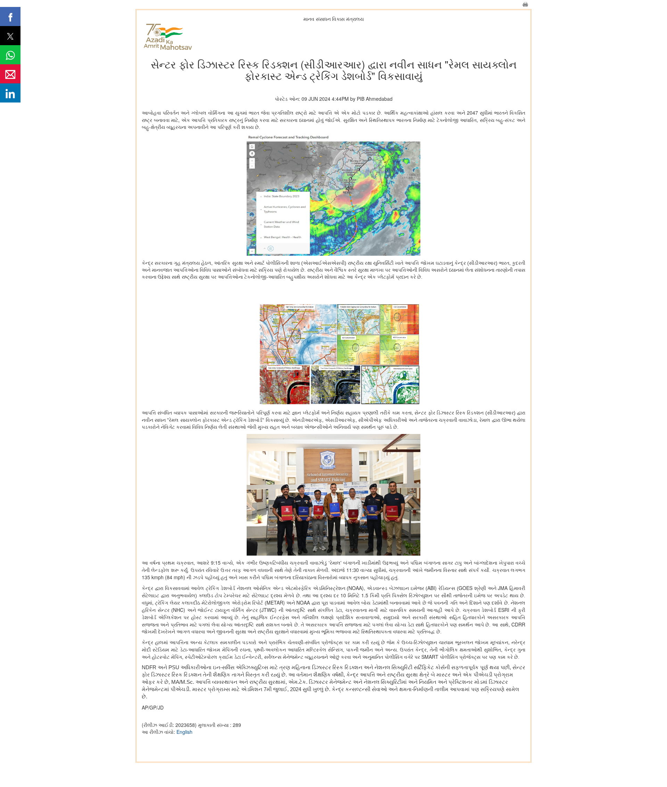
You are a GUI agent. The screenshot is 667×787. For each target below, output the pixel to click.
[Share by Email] (10, 73)
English (184, 731)
